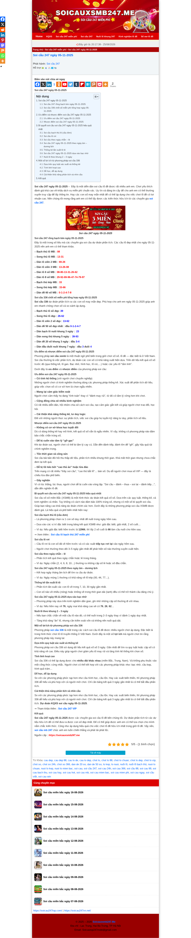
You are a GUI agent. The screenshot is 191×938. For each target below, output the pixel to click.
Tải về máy (95, 752)
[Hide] (1, 66)
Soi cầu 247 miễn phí (55, 49)
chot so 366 (63, 764)
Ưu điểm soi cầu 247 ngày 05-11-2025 (62, 118)
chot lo (96, 760)
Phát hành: (39, 63)
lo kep (106, 764)
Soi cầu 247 (53, 63)
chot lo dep (136, 760)
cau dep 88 (60, 760)
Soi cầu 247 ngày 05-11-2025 (53, 55)
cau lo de (73, 760)
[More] (105, 84)
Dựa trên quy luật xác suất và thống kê (62, 164)
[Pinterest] (2, 40)
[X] (43, 84)
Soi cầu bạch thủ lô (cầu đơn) (58, 133)
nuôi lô (123, 764)
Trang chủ (38, 49)
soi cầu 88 (132, 768)
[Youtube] (64, 84)
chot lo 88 (106, 760)
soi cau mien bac (99, 772)
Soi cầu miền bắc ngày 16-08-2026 (63, 792)
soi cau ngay (137, 772)
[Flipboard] (82, 84)
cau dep (48, 760)
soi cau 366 (119, 768)
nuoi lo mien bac (64, 768)
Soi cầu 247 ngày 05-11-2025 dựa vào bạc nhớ (66, 153)
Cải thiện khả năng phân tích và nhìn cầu (63, 174)
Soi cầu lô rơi (50, 136)
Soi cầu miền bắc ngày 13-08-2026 (63, 828)
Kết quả (42, 178)
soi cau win (44, 776)
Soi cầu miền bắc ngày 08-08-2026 (63, 889)
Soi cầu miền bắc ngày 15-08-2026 (63, 804)
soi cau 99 (145, 768)
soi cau (78, 768)
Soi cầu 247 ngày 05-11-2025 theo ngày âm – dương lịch (65, 145)
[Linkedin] (49, 84)
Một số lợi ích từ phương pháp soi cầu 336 (59, 160)
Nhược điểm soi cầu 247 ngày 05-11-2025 (64, 122)
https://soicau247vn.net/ (77, 910)
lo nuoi (115, 764)
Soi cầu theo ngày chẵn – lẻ (57, 140)
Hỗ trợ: (37, 67)
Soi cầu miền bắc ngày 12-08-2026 (63, 840)
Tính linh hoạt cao (52, 168)
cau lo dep (85, 760)
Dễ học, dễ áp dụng (53, 171)
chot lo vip (149, 760)
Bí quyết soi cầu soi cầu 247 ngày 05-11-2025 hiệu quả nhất (64, 127)
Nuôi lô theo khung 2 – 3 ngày (58, 157)
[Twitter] (70, 84)
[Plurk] (93, 84)
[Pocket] (99, 84)
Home (39, 36)
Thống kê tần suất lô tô (55, 150)
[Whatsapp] (2, 55)
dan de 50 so (94, 764)
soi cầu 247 (90, 768)
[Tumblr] (76, 84)
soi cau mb (83, 772)
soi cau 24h (104, 768)
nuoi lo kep (47, 768)
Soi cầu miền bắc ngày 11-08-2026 (63, 853)
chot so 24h (49, 764)
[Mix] (2, 50)
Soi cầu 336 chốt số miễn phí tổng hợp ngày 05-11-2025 (66, 109)
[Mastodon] (2, 45)
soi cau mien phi (120, 772)
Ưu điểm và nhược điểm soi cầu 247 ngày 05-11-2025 (64, 114)
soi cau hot (69, 772)
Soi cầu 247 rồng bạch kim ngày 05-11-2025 (65, 104)
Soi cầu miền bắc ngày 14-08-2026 (63, 816)
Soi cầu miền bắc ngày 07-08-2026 (63, 901)
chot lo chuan (121, 760)
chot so (37, 764)
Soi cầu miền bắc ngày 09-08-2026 (63, 877)
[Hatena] (88, 84)
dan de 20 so (78, 764)
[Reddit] (2, 29)
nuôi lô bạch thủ (138, 764)
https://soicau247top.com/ (47, 910)
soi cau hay (55, 772)
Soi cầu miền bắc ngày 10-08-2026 (63, 865)
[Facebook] (37, 84)
